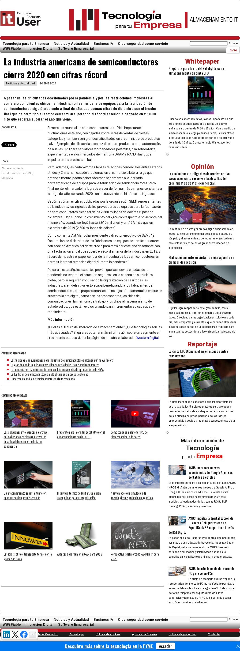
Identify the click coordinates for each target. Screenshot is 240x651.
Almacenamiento (12, 168)
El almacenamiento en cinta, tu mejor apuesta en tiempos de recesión (201, 260)
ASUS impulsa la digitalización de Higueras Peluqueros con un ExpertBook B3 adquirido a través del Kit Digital (201, 525)
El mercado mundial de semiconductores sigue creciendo (43, 379)
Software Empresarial (76, 48)
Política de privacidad (182, 634)
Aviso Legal (76, 634)
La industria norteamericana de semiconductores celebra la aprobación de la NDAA (57, 369)
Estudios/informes (13, 173)
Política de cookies (108, 634)
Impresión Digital (39, 48)
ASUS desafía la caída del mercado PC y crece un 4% (211, 571)
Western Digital (147, 338)
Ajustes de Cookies (144, 634)
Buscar (233, 43)
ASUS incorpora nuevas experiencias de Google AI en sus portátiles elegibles (210, 472)
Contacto (214, 634)
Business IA (103, 44)
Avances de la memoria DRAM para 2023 (79, 554)
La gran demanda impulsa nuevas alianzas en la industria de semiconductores (55, 365)
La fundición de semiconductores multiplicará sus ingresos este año (49, 374)
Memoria (7, 178)
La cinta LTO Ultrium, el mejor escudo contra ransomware (198, 353)
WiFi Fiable (12, 48)
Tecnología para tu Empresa (26, 44)
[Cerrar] (238, 646)
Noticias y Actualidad (71, 44)
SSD (30, 173)
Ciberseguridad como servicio (143, 44)
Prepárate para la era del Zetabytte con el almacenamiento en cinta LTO (197, 71)
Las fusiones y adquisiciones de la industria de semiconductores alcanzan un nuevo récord (62, 360)
